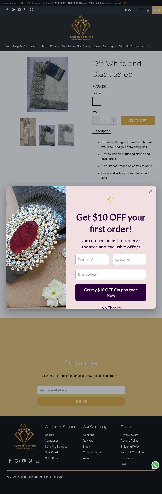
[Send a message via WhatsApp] (155, 465)
